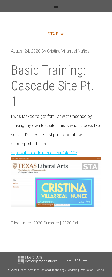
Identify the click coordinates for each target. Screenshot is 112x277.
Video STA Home (76, 260)
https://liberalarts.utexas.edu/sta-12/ (44, 152)
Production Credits (92, 270)
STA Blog (56, 33)
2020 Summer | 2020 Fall (56, 223)
